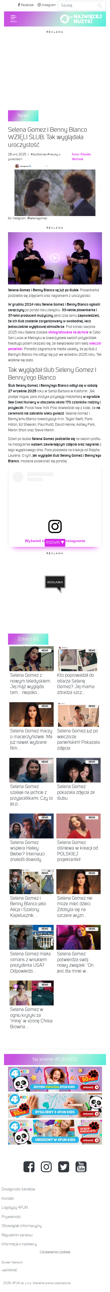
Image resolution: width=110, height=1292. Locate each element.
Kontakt (8, 1199)
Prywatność (11, 1217)
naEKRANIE (9, 1270)
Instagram (48, 5)
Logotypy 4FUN (15, 1208)
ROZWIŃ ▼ (55, 542)
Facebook (27, 5)
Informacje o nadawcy (19, 1244)
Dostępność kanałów (18, 1189)
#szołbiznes (38, 154)
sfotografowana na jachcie (68, 332)
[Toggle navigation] (13, 19)
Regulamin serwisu (17, 1235)
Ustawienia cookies (55, 1252)
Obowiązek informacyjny (22, 1226)
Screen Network (12, 1262)
